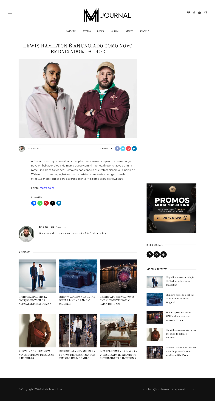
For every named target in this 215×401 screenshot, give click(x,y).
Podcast (144, 31)
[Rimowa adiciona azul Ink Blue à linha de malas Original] (78, 276)
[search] (206, 12)
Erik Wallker (34, 148)
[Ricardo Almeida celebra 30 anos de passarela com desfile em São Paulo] (78, 330)
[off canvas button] (10, 12)
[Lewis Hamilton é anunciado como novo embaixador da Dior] (78, 98)
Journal (114, 31)
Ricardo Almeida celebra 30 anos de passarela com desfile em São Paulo (77, 355)
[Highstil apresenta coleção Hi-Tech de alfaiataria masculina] (37, 276)
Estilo (87, 31)
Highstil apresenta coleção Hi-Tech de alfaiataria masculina (35, 300)
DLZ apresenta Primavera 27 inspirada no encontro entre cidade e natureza (118, 355)
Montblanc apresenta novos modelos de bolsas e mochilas (36, 355)
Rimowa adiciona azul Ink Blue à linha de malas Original (77, 300)
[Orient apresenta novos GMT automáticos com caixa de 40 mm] (118, 276)
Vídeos (129, 31)
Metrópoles (47, 187)
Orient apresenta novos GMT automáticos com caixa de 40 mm (117, 300)
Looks (100, 31)
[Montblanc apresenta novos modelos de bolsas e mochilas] (37, 330)
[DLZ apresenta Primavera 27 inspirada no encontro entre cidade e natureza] (118, 330)
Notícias (71, 31)
